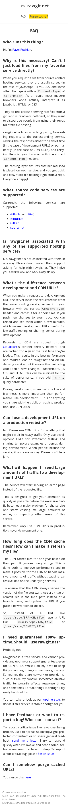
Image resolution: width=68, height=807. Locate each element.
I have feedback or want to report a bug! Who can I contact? (34, 717)
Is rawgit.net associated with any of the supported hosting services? (34, 246)
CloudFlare (10, 347)
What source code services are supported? (34, 192)
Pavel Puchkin (21, 50)
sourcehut (17, 227)
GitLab (14, 223)
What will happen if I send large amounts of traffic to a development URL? (34, 472)
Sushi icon (8, 795)
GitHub (15, 214)
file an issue (46, 754)
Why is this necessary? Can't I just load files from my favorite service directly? (34, 65)
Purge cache (38, 16)
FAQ (23, 16)
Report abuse (28, 802)
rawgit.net (38, 6)
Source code (43, 802)
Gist (30, 214)
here (27, 777)
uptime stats (52, 699)
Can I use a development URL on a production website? (34, 420)
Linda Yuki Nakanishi (42, 795)
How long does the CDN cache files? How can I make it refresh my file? (34, 546)
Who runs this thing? (23, 42)
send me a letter (25, 740)
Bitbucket (16, 219)
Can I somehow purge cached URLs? (34, 767)
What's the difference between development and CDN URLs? (34, 285)
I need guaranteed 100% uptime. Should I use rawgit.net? (34, 639)
